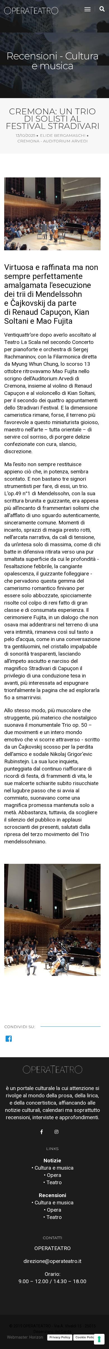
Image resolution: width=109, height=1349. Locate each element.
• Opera (52, 1175)
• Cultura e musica (53, 1168)
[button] (52, 967)
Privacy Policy (59, 1337)
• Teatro (52, 1182)
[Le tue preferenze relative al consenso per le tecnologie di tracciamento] (99, 1339)
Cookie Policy (85, 1337)
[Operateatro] (33, 9)
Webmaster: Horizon (25, 1337)
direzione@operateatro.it (52, 1261)
